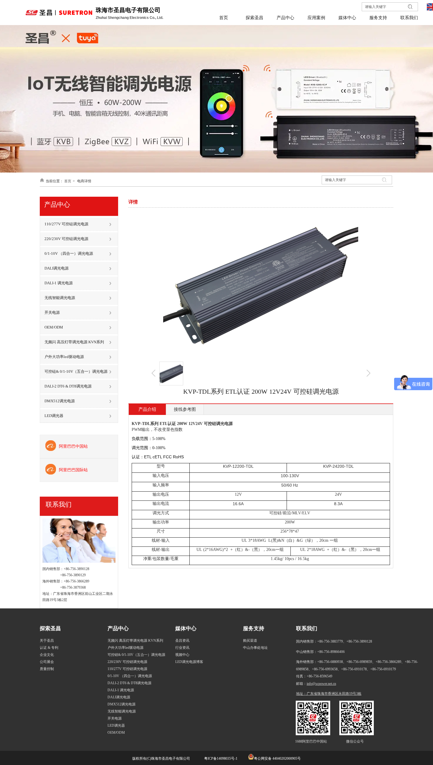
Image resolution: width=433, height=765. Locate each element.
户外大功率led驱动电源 (125, 648)
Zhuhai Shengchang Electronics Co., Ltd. (130, 18)
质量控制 (47, 669)
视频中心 (182, 655)
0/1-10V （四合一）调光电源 (130, 676)
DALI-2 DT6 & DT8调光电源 (129, 683)
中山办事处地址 (255, 648)
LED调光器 (116, 725)
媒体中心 (185, 628)
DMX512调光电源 (121, 704)
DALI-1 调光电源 (121, 690)
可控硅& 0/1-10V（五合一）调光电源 (136, 655)
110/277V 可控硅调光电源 (127, 669)
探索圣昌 (50, 628)
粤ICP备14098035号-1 (220, 758)
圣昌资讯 (182, 640)
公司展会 (47, 662)
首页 (67, 181)
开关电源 (115, 718)
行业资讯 (182, 648)
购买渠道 (250, 640)
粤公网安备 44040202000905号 (277, 758)
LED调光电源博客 (189, 662)
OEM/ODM (116, 732)
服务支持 (253, 628)
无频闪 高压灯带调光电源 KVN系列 (135, 640)
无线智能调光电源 (122, 711)
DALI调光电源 (119, 697)
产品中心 (118, 628)
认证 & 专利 (49, 648)
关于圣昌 (47, 640)
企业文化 (47, 655)
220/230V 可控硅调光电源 (127, 662)
